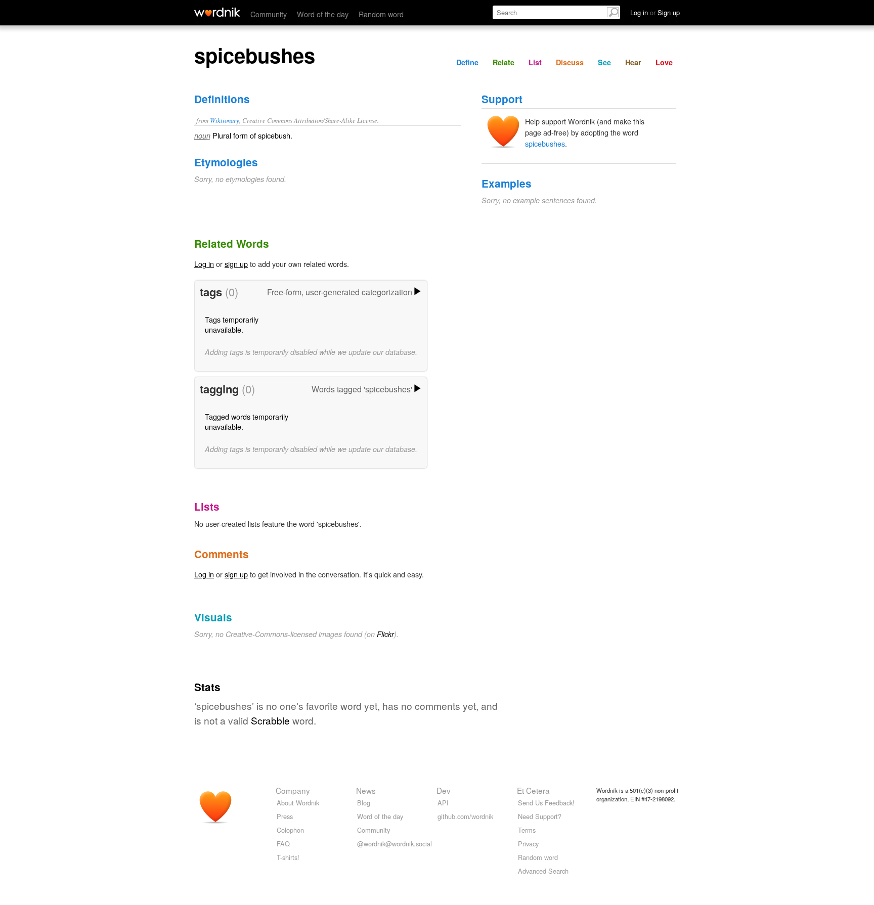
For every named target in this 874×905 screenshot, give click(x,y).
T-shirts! (288, 857)
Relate (503, 62)
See (604, 62)
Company (293, 790)
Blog (363, 802)
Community (268, 14)
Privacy (528, 843)
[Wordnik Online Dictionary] (217, 12)
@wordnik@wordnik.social (394, 843)
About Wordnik (298, 802)
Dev (443, 790)
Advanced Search (543, 871)
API (443, 802)
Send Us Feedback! (546, 802)
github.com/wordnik (465, 816)
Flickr (385, 634)
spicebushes (545, 143)
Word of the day (322, 14)
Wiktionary (224, 120)
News (366, 790)
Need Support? (539, 816)
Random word (381, 14)
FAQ (283, 843)
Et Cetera (533, 790)
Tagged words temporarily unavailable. (246, 421)
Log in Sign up (655, 12)
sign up (236, 263)
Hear (633, 62)
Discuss (570, 62)
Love (664, 62)
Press (285, 816)
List (535, 62)
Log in (204, 263)
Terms (527, 830)
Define (467, 62)
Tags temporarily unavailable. (231, 324)
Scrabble (270, 720)
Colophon (290, 830)
